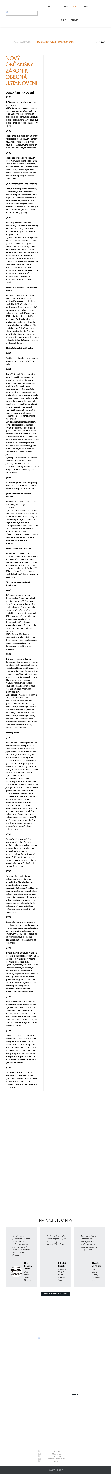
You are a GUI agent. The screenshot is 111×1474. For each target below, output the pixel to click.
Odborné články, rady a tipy (16, 1146)
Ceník (65, 7)
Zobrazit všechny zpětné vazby (55, 1294)
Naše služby (53, 7)
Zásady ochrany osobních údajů (45, 1419)
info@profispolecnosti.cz (47, 1414)
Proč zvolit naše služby (14, 1151)
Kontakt (74, 20)
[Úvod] (8, 42)
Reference (85, 7)
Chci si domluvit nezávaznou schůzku (17, 1199)
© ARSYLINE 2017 (55, 1470)
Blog (74, 7)
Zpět (103, 42)
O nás (63, 20)
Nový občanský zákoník (22, 42)
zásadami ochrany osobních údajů (69, 1390)
